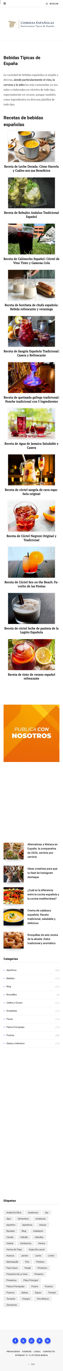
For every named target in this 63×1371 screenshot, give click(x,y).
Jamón (24, 1255)
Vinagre (26, 1298)
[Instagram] (31, 1341)
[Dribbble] (48, 1341)
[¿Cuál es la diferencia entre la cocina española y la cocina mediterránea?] (15, 895)
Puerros (10, 1292)
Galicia (9, 1243)
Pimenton (42, 1268)
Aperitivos (11, 970)
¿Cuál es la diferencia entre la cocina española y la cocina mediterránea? (43, 894)
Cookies (27, 1351)
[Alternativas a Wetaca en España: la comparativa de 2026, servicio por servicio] (15, 852)
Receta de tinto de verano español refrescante (31, 676)
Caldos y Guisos (14, 1002)
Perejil (28, 1268)
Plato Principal (30, 1280)
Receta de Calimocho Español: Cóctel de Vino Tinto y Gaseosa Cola (31, 261)
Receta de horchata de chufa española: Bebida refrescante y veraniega (31, 307)
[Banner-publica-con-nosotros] (31, 761)
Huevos (10, 1255)
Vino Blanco (43, 1298)
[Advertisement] (31, 803)
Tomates (10, 1298)
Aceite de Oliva (13, 1212)
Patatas (40, 1261)
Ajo (46, 1212)
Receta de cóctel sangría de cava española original (31, 492)
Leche (38, 1255)
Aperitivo (10, 1225)
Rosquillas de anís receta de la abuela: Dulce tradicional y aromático (42, 939)
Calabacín (38, 1231)
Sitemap (20, 1355)
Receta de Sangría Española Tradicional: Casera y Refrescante (31, 353)
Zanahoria (11, 1305)
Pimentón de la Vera (16, 1274)
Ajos (8, 1218)
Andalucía (41, 1218)
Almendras (23, 1218)
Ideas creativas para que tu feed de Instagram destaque (42, 873)
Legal (37, 1351)
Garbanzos (25, 1243)
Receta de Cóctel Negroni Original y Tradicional (31, 538)
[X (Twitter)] (23, 1341)
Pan (27, 1261)
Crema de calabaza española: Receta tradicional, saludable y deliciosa (41, 917)
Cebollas (39, 1237)
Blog (8, 986)
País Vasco (12, 1268)
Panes (9, 1019)
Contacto (49, 1351)
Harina (41, 1243)
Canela (9, 1237)
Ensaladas (11, 1010)
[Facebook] (15, 1341)
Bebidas (10, 978)
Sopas (38, 1292)
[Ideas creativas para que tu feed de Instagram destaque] (15, 874)
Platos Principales (15, 1027)
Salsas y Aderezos (15, 1043)
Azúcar (42, 1225)
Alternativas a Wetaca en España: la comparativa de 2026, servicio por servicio (42, 850)
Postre (34, 1286)
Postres (10, 1035)
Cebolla (24, 1237)
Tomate (52, 1292)
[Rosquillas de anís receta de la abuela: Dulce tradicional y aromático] (15, 940)
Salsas (24, 1292)
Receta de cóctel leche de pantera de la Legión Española (31, 630)
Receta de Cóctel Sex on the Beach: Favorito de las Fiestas (32, 584)
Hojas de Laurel (36, 1249)
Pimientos (11, 1280)
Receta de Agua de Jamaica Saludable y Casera (31, 446)
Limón (51, 1255)
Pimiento (38, 1274)
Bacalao (10, 1231)
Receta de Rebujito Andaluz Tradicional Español (31, 215)
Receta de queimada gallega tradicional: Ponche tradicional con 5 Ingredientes (31, 399)
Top (32, 1364)
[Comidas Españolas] (31, 24)
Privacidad (13, 1351)
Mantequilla (12, 1261)
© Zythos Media (38, 1355)
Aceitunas (33, 1212)
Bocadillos (11, 994)
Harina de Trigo (14, 1249)
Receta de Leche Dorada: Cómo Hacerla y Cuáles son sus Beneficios (31, 168)
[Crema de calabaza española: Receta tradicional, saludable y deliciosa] (15, 918)
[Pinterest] (39, 1341)
